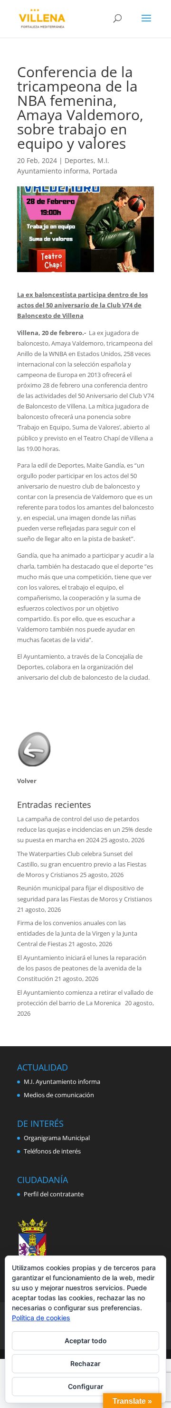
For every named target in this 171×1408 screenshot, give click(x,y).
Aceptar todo (86, 1341)
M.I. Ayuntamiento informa (62, 1081)
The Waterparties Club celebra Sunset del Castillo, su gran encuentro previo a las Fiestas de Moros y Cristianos (81, 864)
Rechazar (85, 1363)
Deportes (79, 160)
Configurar (86, 1386)
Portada (105, 170)
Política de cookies (41, 1318)
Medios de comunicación (59, 1095)
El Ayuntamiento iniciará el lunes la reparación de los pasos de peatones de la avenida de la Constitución (81, 968)
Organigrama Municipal (57, 1137)
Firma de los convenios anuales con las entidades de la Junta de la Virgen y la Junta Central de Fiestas (77, 933)
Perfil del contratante (54, 1194)
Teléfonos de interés (52, 1151)
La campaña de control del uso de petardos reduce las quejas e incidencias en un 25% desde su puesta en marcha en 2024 (84, 829)
